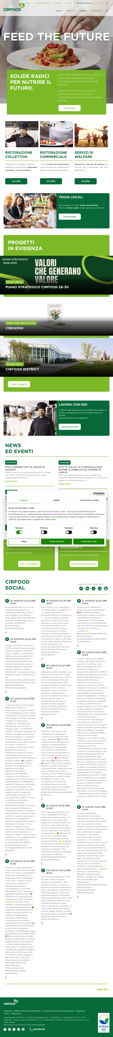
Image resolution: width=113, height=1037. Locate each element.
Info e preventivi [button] (29, 563)
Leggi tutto (11, 481)
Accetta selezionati (56, 541)
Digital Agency (16, 1013)
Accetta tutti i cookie (89, 541)
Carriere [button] (82, 11)
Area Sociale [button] (26, 3)
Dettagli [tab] (57, 500)
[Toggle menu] (106, 13)
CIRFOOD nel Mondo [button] (84, 3)
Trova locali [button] (69, 216)
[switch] (44, 532)
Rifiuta (24, 541)
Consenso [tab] (23, 500)
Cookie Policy (50, 519)
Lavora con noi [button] (70, 426)
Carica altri (102, 989)
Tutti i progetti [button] (19, 384)
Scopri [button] (16, 181)
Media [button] (69, 3)
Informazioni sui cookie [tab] (89, 500)
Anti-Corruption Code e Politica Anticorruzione (58, 1011)
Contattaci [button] (96, 11)
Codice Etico (8, 1011)
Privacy (7, 1013)
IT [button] (99, 3)
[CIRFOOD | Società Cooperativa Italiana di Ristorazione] (14, 7)
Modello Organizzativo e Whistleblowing (27, 1011)
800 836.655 (39, 1029)
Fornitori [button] (58, 3)
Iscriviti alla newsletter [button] (83, 563)
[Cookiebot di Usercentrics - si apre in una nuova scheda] (95, 493)
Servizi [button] (59, 11)
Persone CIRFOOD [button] (43, 3)
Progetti (70, 11)
